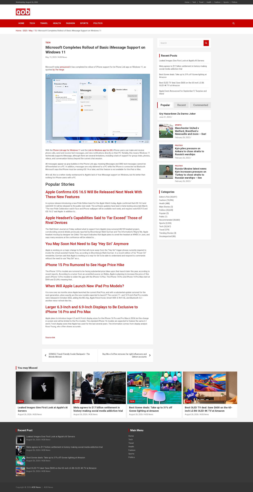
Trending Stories (166, 233)
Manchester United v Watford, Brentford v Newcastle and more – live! (190, 131)
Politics (234, 2)
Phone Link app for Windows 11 (67, 150)
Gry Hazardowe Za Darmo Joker (177, 113)
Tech (194, 2)
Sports (226, 2)
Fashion (217, 2)
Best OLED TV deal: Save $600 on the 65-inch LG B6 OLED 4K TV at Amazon (208, 409)
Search (206, 43)
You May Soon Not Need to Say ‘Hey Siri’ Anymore (87, 244)
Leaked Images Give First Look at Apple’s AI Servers (181, 60)
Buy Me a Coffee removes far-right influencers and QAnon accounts (125, 355)
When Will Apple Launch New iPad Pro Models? (84, 286)
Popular (162, 213)
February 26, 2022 (182, 137)
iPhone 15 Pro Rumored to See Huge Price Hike (84, 265)
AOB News (62, 57)
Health (208, 2)
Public (161, 216)
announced (65, 67)
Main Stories (164, 207)
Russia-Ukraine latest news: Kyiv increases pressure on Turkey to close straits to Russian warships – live (191, 173)
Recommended (165, 220)
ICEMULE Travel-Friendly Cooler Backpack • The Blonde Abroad (69, 355)
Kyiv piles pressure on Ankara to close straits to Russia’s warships (189, 151)
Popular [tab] (165, 105)
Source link (50, 337)
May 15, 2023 (51, 57)
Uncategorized (165, 236)
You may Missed (27, 367)
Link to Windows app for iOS (100, 150)
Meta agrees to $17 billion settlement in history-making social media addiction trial (98, 409)
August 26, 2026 (24, 414)
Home (187, 2)
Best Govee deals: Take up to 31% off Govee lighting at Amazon (150, 409)
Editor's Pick (164, 197)
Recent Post (25, 430)
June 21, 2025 (165, 117)
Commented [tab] (200, 105)
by (58, 70)
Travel (201, 2)
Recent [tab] (181, 105)
